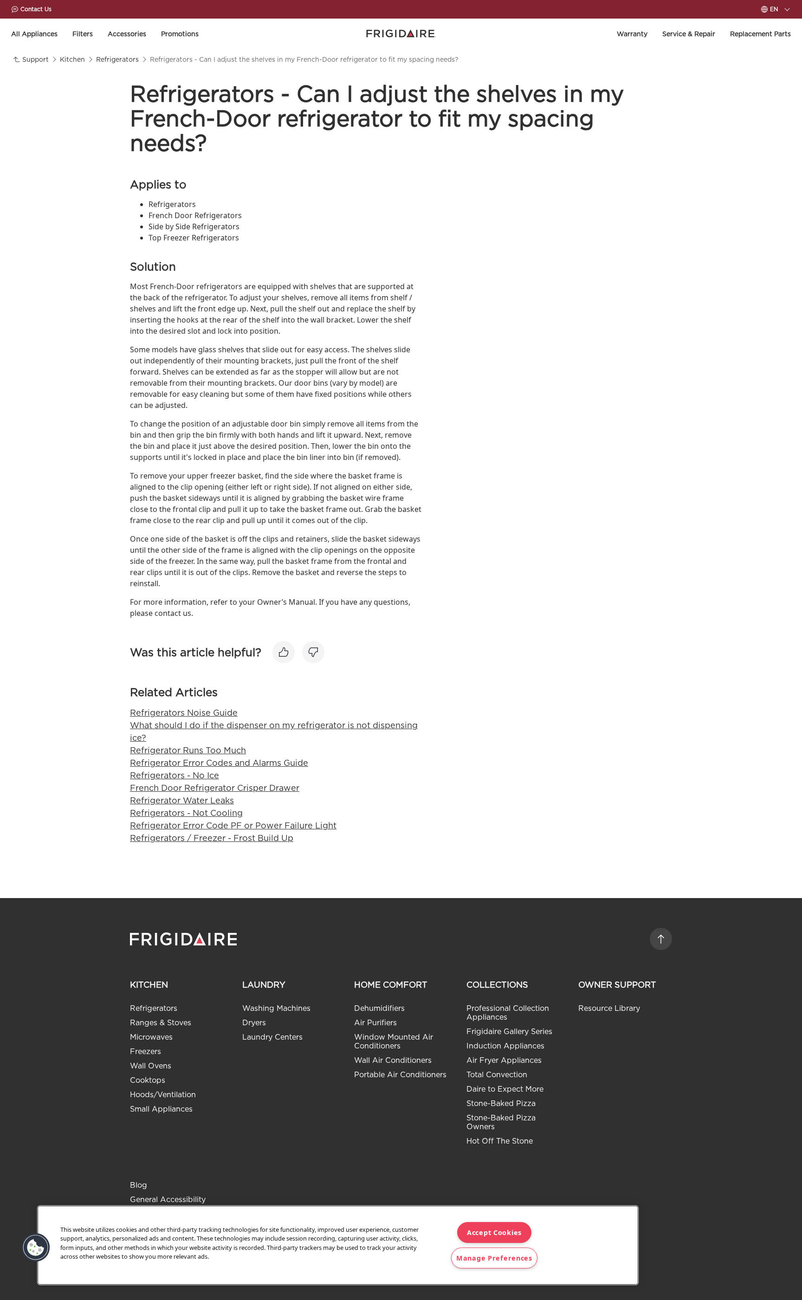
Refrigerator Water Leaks (182, 800)
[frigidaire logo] (184, 938)
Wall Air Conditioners (393, 1060)
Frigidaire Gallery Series (509, 1031)
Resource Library (609, 1008)
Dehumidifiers (379, 1008)
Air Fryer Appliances (504, 1060)
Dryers (254, 1022)
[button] (36, 1247)
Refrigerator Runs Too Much (188, 750)
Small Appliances (161, 1109)
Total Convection (496, 1074)
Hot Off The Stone (499, 1141)
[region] (338, 1245)
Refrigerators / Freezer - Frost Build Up (211, 838)
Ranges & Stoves (160, 1022)
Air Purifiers (375, 1022)
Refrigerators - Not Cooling (186, 813)
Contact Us (36, 9)
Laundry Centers (272, 1037)
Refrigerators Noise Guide (184, 713)
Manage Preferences (494, 1258)
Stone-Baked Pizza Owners (501, 1122)
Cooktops (147, 1080)
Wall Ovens (150, 1065)
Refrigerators (153, 1008)
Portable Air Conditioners (400, 1074)
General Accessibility (168, 1199)
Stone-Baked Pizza (501, 1103)
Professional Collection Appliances (507, 1013)
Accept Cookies (494, 1232)
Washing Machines (276, 1008)
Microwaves (151, 1037)
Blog (138, 1185)
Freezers (145, 1051)
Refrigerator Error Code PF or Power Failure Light (233, 825)
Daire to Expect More (504, 1089)
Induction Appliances (505, 1045)
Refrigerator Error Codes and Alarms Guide (219, 763)
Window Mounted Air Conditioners (393, 1041)
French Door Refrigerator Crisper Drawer (214, 788)
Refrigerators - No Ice (174, 775)
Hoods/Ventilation (163, 1094)
